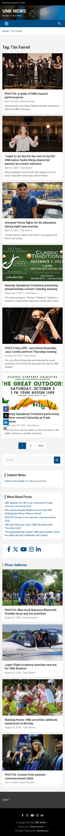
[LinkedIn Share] (6, 422)
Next (41, 445)
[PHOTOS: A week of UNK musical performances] (32, 71)
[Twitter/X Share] (6, 415)
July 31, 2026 (11, 782)
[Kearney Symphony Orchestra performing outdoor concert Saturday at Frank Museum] (32, 391)
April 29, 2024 (11, 168)
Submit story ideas (14, 481)
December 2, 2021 (14, 293)
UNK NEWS (14, 11)
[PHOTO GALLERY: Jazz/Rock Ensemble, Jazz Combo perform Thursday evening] (32, 326)
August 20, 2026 (13, 672)
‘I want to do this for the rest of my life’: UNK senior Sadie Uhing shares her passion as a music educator (30, 160)
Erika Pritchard (27, 101)
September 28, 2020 (15, 425)
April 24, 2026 (11, 101)
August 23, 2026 (13, 617)
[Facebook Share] (6, 409)
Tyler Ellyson (26, 168)
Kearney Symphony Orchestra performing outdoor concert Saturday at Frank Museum (32, 417)
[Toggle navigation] (6, 23)
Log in (5, 799)
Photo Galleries (16, 565)
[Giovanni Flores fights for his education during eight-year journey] (32, 200)
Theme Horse (37, 826)
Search (57, 460)
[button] (5, 428)
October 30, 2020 (13, 355)
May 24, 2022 (11, 230)
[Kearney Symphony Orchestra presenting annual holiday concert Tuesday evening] (32, 263)
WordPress (42, 830)
